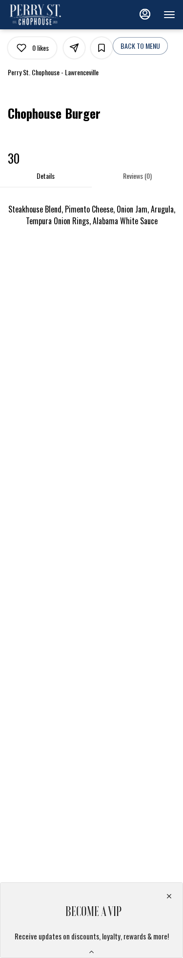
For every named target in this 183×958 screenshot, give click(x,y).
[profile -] (145, 14)
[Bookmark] (101, 48)
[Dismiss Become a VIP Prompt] (169, 896)
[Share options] (74, 48)
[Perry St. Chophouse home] (52, 14)
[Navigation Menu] (169, 14)
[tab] (46, 176)
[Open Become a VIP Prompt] (91, 952)
